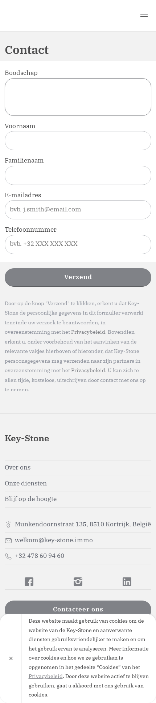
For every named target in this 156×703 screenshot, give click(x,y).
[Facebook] (29, 581)
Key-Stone (46, 16)
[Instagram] (78, 581)
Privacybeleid (88, 332)
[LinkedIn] (126, 581)
